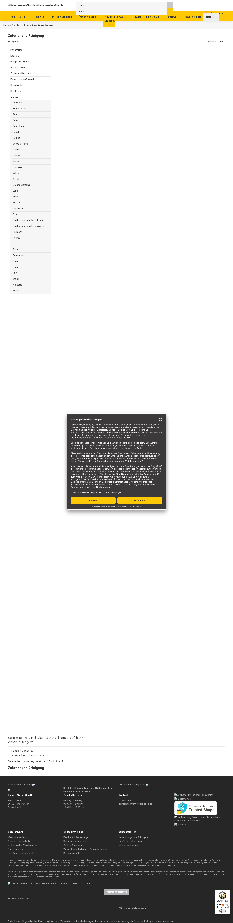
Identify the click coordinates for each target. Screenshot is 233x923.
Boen (15, 114)
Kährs (16, 173)
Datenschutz (129, 908)
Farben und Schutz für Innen (28, 220)
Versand (55, 921)
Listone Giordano (21, 185)
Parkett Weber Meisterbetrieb (23, 845)
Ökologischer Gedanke (19, 841)
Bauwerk (17, 102)
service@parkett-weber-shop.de (29, 755)
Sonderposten (17, 91)
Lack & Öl (15, 56)
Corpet (16, 138)
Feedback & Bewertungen (76, 837)
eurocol (16, 155)
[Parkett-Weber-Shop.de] (33, 5)
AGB (121, 908)
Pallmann (17, 232)
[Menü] (228, 892)
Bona (15, 120)
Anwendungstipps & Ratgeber (134, 837)
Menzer (17, 202)
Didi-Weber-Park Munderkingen (23, 853)
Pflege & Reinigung (19, 61)
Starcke (17, 261)
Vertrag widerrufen (116, 892)
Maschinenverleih (17, 837)
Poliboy (16, 237)
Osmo (16, 214)
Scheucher (18, 255)
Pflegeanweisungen (129, 845)
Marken (14, 97)
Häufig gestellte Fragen (130, 841)
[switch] (222, 911)
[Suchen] (170, 5)
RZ (14, 243)
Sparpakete (16, 85)
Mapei (16, 196)
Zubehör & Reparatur (21, 73)
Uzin (15, 273)
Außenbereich (17, 67)
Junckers (17, 167)
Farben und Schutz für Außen (29, 226)
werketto (17, 285)
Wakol (16, 279)
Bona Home (19, 126)
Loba (15, 191)
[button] (30, 50)
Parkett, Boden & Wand (22, 79)
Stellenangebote (16, 849)
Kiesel (16, 179)
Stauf (16, 267)
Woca (16, 290)
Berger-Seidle (20, 108)
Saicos (16, 249)
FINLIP (16, 161)
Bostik (16, 132)
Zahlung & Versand (73, 845)
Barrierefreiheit (71, 853)
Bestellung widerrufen (74, 841)
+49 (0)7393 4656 (21, 751)
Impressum (140, 908)
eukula (16, 149)
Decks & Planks (20, 143)
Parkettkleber (17, 50)
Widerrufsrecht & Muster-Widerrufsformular (85, 849)
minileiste (18, 208)
